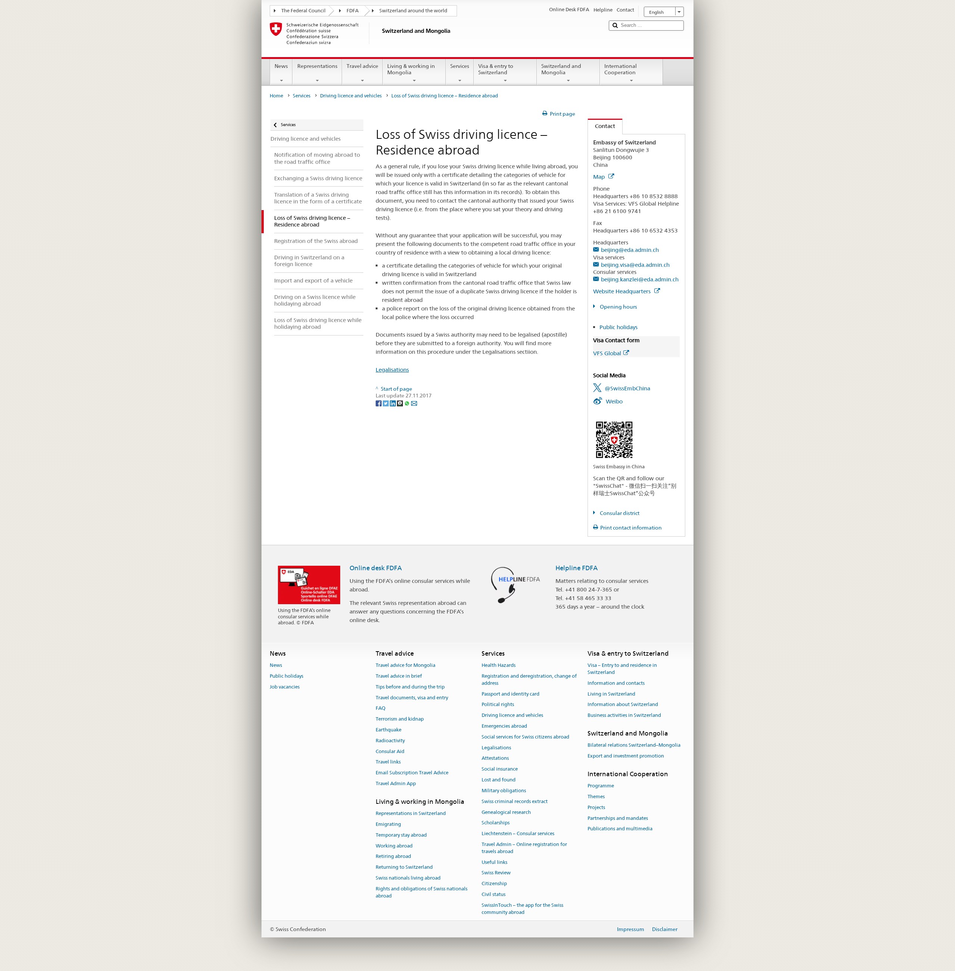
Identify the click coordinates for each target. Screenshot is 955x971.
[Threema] (400, 403)
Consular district (619, 513)
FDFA (352, 10)
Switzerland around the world (413, 10)
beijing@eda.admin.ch (630, 249)
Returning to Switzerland (404, 867)
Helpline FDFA (576, 568)
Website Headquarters (622, 291)
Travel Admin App (396, 783)
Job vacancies (285, 687)
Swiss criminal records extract (515, 801)
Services (459, 66)
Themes (596, 796)
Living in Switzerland (611, 694)
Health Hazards (499, 665)
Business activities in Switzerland (624, 715)
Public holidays (618, 327)
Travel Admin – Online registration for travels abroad (524, 848)
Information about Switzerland (623, 705)
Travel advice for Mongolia (405, 665)
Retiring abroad (393, 856)
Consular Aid (390, 751)
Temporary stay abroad (401, 835)
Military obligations (504, 790)
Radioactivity (390, 740)
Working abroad (394, 846)
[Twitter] (386, 403)
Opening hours (618, 307)
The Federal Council (303, 10)
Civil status (493, 894)
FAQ (380, 708)
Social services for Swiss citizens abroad (525, 737)
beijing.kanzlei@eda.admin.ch (640, 279)
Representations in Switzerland (411, 813)
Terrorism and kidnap (400, 719)
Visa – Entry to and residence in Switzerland (622, 668)
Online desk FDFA (376, 568)
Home (276, 96)
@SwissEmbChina (627, 388)
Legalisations (392, 369)
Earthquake (388, 730)
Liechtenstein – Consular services (518, 833)
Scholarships (496, 823)
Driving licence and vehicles (351, 96)
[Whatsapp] (407, 403)
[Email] (414, 403)
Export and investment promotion (626, 756)
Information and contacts (616, 683)
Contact (601, 125)
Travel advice (362, 66)
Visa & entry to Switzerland (495, 69)
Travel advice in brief (399, 676)
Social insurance (500, 769)
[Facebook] (379, 403)
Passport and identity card (510, 694)
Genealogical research (506, 812)
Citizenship (494, 883)
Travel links (388, 762)
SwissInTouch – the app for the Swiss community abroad (522, 908)
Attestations (495, 758)
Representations (317, 66)
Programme (601, 786)
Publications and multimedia (620, 829)
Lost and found (499, 780)
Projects (596, 807)
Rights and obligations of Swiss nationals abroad (421, 892)
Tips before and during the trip (410, 687)
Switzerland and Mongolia (561, 69)
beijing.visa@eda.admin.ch (635, 264)
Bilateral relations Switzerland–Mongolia (634, 745)
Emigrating (388, 824)
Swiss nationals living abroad (408, 878)
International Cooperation (620, 69)
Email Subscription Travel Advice (412, 773)
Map (599, 176)
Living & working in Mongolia (411, 69)
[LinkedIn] (393, 403)
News (281, 66)
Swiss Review (496, 873)
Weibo (614, 401)
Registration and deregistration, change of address (529, 679)
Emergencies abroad (504, 726)
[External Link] (614, 439)
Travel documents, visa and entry (412, 697)
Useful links (494, 862)
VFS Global (607, 353)
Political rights (498, 705)
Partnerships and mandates (618, 818)
